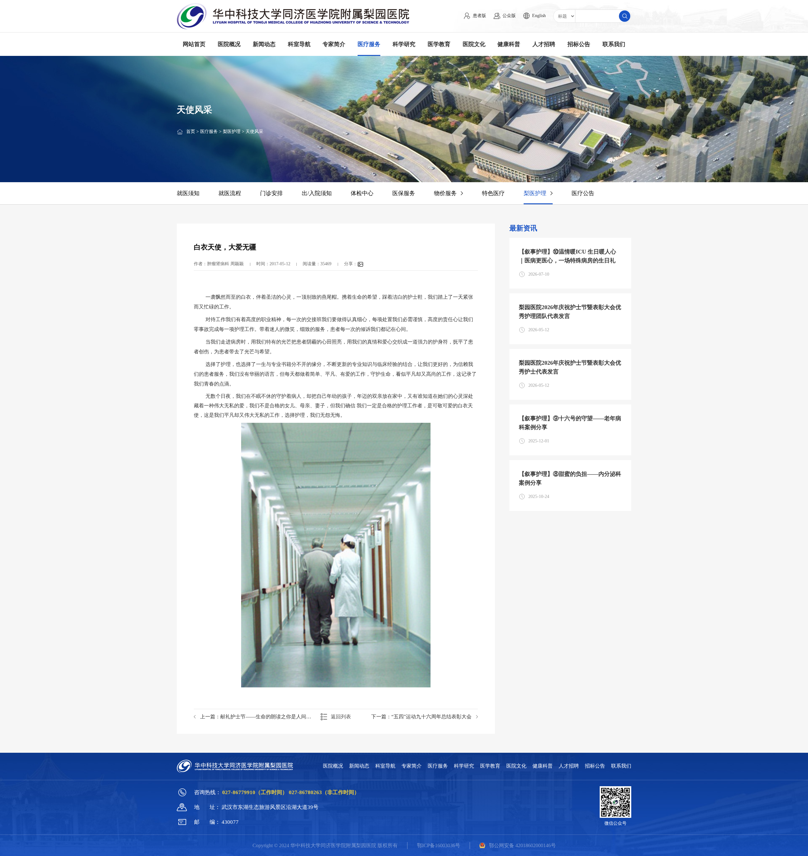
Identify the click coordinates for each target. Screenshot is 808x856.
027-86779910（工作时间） (255, 792)
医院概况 (229, 44)
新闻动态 (264, 44)
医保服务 (403, 193)
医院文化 (474, 44)
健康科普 (508, 44)
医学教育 (439, 44)
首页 (190, 131)
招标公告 (578, 44)
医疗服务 (369, 44)
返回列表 (341, 716)
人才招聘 (543, 44)
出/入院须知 (317, 193)
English (539, 15)
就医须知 (188, 193)
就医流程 (229, 193)
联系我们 (614, 44)
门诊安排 (271, 193)
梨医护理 (232, 131)
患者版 (479, 15)
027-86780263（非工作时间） (324, 792)
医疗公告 (583, 193)
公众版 (509, 15)
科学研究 (404, 44)
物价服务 (445, 193)
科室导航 (299, 44)
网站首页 (194, 44)
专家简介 (334, 44)
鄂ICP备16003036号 (438, 845)
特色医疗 (493, 193)
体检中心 (362, 193)
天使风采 (254, 131)
